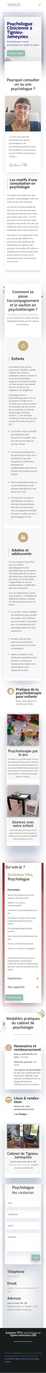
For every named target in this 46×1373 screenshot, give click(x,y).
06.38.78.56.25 (13, 1276)
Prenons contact (16, 53)
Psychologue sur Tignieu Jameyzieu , (23, 314)
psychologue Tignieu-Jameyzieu (17, 1359)
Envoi (35, 1257)
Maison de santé (20, 1164)
